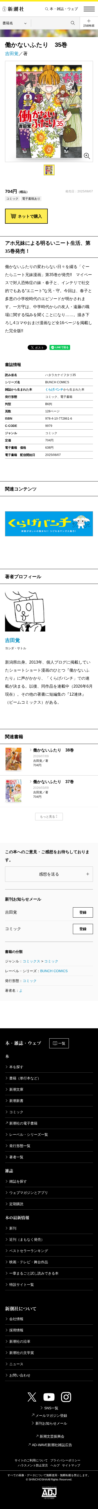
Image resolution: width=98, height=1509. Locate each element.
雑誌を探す (18, 1181)
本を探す (16, 1067)
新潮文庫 (16, 1089)
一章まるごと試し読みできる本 (34, 1273)
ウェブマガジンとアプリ (28, 1193)
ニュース (16, 1364)
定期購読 (16, 1204)
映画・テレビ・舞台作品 (28, 1262)
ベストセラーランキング (28, 1251)
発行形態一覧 (19, 1146)
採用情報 (16, 1330)
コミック (51, 961)
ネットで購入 (30, 216)
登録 (82, 912)
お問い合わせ (19, 1375)
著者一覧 (16, 1157)
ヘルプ (55, 1465)
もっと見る (47, 816)
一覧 (61, 1043)
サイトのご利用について (31, 1460)
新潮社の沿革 (19, 1341)
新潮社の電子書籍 (23, 1123)
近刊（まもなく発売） (26, 1239)
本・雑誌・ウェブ (64, 9)
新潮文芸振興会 (52, 1436)
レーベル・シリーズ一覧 (28, 1135)
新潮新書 (16, 1101)
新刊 (12, 1228)
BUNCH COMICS (54, 971)
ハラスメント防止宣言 (33, 1465)
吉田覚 (12, 53)
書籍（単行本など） (25, 1078)
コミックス (31, 961)
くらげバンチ (54, 389)
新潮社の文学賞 (21, 1353)
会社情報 (16, 1319)
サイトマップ (71, 1465)
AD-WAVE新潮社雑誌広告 (52, 1445)
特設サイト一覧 (21, 1285)
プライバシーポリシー (65, 1460)
